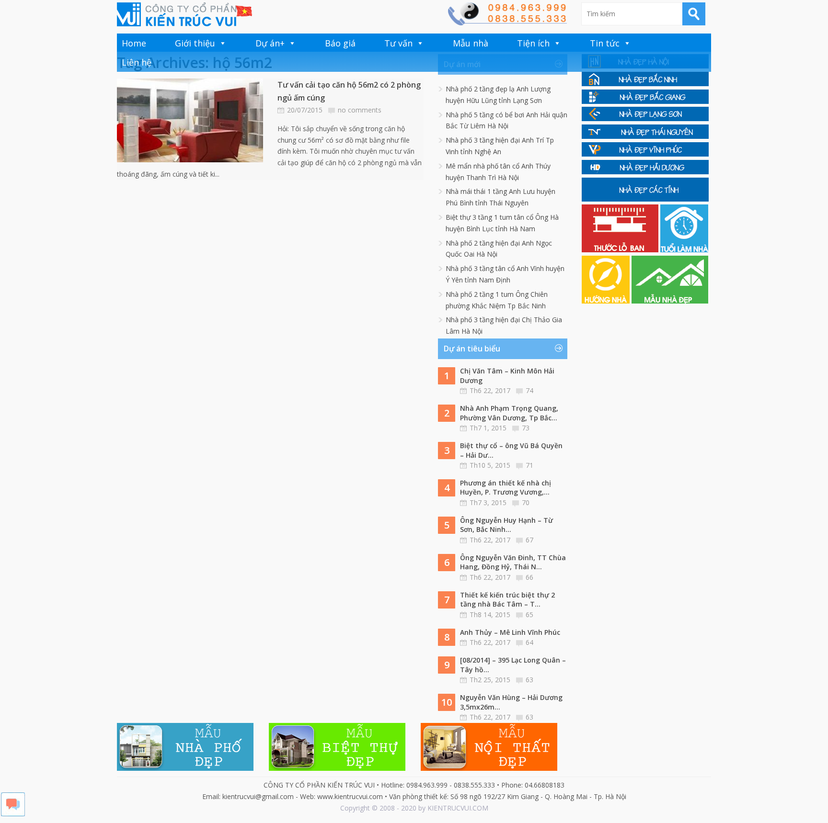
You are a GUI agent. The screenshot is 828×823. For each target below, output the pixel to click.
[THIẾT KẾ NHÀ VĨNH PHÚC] (645, 153)
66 (529, 577)
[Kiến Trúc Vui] (184, 14)
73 (525, 427)
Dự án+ (270, 43)
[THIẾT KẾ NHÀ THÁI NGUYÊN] (645, 136)
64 (529, 642)
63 (529, 679)
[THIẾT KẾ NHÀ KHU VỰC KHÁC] (645, 198)
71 (529, 465)
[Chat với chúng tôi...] (13, 813)
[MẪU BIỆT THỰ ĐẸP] (337, 768)
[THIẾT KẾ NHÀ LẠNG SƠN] (645, 118)
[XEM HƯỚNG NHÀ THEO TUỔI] (607, 300)
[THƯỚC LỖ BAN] (621, 249)
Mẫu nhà (470, 43)
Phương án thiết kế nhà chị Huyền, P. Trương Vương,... (505, 487)
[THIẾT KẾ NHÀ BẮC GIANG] (645, 101)
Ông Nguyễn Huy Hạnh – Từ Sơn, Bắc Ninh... (506, 525)
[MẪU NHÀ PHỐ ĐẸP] (185, 768)
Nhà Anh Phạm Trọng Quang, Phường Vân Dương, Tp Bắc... (509, 413)
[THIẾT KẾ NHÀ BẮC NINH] (645, 83)
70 (525, 502)
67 (529, 539)
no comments (359, 109)
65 (529, 614)
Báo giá (340, 43)
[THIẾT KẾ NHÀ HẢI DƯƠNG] (645, 171)
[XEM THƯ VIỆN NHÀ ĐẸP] (670, 300)
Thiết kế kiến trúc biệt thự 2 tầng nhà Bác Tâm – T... (507, 599)
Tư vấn (398, 43)
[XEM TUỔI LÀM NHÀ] (684, 249)
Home (134, 43)
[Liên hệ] (507, 22)
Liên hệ (136, 62)
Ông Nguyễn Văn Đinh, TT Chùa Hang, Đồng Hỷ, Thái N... (513, 562)
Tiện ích (533, 43)
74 (529, 390)
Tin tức (605, 43)
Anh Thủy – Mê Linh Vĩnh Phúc (510, 632)
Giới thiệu (195, 43)
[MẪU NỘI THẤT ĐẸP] (489, 768)
